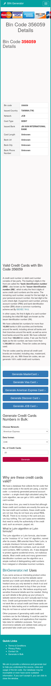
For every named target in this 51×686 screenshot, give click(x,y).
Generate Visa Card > (25, 382)
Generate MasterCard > (25, 374)
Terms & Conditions (17, 645)
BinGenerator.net (15, 570)
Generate (25, 459)
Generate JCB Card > (25, 406)
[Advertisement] (25, 75)
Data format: (9, 437)
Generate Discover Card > (25, 398)
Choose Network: (11, 426)
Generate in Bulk (15, 654)
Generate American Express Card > (25, 390)
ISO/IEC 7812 (22, 309)
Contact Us (13, 651)
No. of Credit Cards (12, 447)
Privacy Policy (14, 648)
